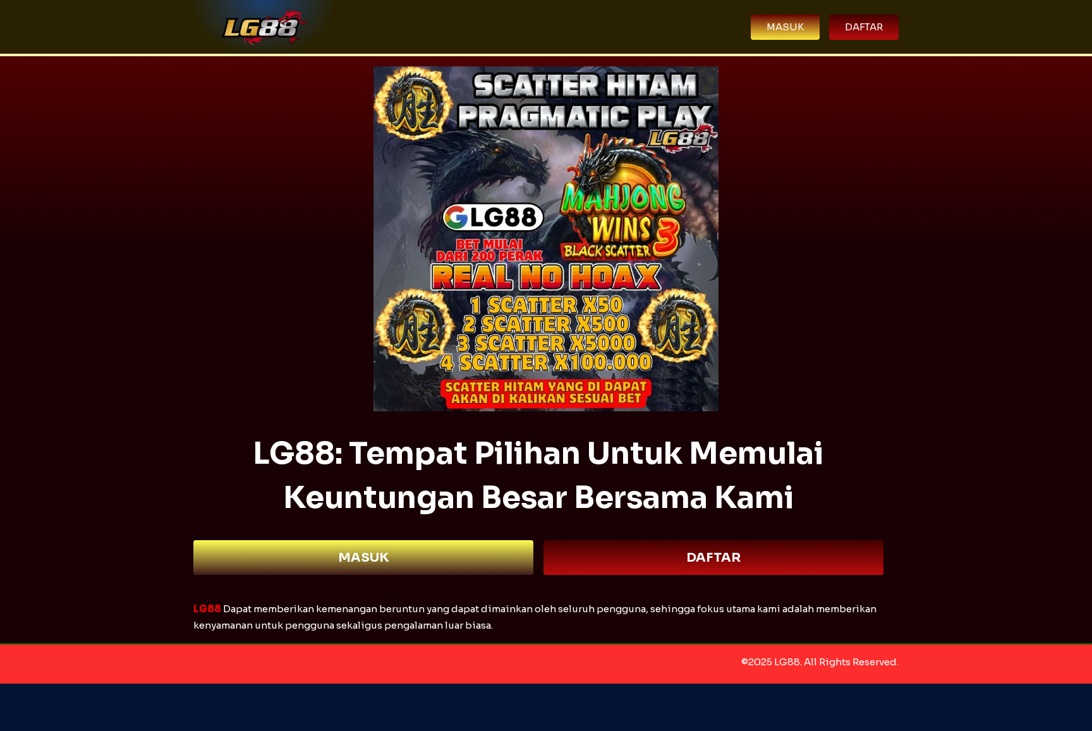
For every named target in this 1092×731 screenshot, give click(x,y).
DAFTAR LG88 (546, 707)
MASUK (363, 557)
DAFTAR (713, 557)
